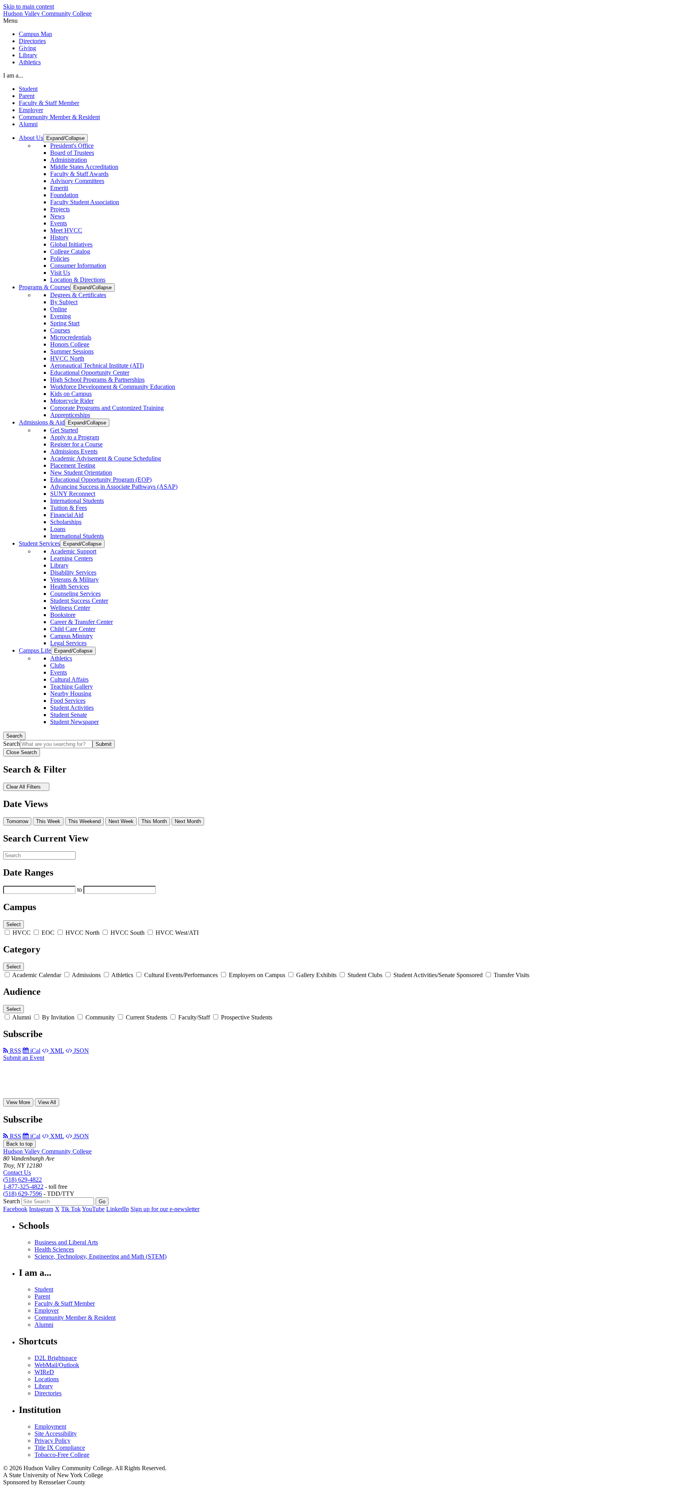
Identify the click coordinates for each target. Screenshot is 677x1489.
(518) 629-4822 (22, 1179)
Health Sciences (54, 1249)
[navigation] (338, 20)
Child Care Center (72, 629)
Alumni (28, 124)
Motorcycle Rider (72, 400)
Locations (46, 1379)
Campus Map (35, 34)
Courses (60, 330)
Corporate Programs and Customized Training (107, 407)
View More (18, 1102)
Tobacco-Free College (61, 1454)
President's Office (72, 145)
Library (28, 55)
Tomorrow (17, 821)
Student (28, 88)
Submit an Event (23, 1057)
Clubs (57, 665)
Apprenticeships (70, 415)
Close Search (21, 752)
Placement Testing (72, 465)
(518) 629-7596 (22, 1193)
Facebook (15, 1209)
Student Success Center (79, 600)
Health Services (69, 586)
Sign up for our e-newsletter (164, 1209)
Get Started (64, 430)
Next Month (188, 821)
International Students (77, 500)
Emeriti (59, 188)
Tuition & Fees (68, 507)
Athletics (30, 62)
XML (56, 1050)
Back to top (19, 1144)
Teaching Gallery (71, 686)
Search (14, 736)
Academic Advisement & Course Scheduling (105, 458)
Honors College (69, 344)
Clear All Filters (24, 787)
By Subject (64, 302)
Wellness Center (70, 607)
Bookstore (63, 614)
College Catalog (70, 251)
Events (58, 223)
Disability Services (73, 572)
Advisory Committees (77, 181)
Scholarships (65, 522)
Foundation (64, 195)
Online (58, 309)
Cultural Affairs (69, 679)
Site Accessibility (55, 1433)
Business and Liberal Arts (66, 1242)
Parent (26, 95)
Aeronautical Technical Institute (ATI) (97, 365)
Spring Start (65, 323)
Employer (31, 110)
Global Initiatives (71, 244)
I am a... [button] (13, 75)
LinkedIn (117, 1209)
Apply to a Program (74, 437)
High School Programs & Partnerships (97, 379)
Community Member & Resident (59, 117)
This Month (154, 821)
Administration (68, 159)
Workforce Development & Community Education (112, 386)
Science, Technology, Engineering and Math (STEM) (100, 1256)
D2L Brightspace (55, 1358)
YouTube (93, 1209)
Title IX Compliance (59, 1447)
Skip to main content (28, 6)
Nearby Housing (70, 693)
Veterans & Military (74, 579)
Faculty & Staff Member (49, 103)
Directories (32, 41)
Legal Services (68, 643)
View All (47, 1102)
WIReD (44, 1372)
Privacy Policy (52, 1440)
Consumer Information (78, 265)
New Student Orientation (81, 472)
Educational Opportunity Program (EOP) (101, 479)
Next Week (121, 821)
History (59, 237)
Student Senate (68, 714)
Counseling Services (75, 593)
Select (13, 924)
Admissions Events (74, 451)
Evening (60, 316)
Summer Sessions (72, 351)
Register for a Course (76, 444)
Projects (60, 209)
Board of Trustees (72, 152)
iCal (34, 1050)
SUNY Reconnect (72, 493)
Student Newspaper (74, 721)
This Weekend (84, 821)
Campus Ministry (71, 636)
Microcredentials (70, 337)
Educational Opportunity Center (89, 372)
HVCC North (67, 358)
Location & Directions (77, 279)
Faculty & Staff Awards (79, 173)
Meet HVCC (66, 230)
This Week (48, 821)
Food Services (67, 700)
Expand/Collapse (65, 138)
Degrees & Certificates (78, 295)
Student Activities (72, 707)
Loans (57, 529)
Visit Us (60, 272)
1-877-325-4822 (23, 1186)
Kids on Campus (71, 393)
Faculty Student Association (84, 202)
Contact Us (17, 1172)
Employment (50, 1426)
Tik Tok (71, 1209)
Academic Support (73, 551)
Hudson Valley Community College (47, 13)
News (57, 216)
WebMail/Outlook (56, 1365)
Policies (59, 258)
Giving (27, 48)
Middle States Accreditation (84, 166)
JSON (80, 1050)
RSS (14, 1050)
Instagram (41, 1209)
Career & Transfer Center (81, 621)
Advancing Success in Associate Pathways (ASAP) (113, 486)
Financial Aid (66, 514)
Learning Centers (71, 558)
